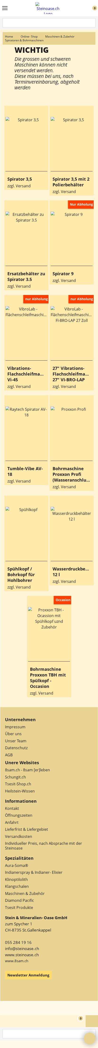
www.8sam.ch (16, 960)
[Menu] (5, 8)
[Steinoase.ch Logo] (48, 8)
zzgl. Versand (19, 185)
